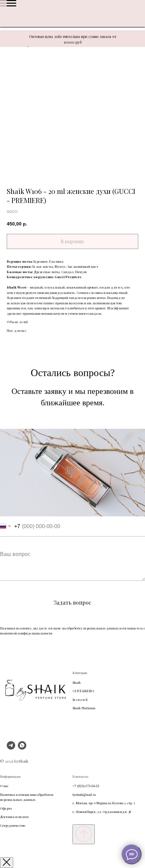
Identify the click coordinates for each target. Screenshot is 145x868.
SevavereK (80, 699)
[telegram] (11, 748)
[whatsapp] (22, 748)
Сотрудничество (12, 825)
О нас (4, 785)
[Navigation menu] (11, 3)
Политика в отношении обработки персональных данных (26, 797)
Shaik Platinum (83, 708)
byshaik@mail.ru (84, 795)
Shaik (76, 682)
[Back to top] (83, 834)
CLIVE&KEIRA (83, 690)
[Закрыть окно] (6, 862)
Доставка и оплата (14, 816)
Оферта (6, 808)
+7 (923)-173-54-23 (85, 786)
